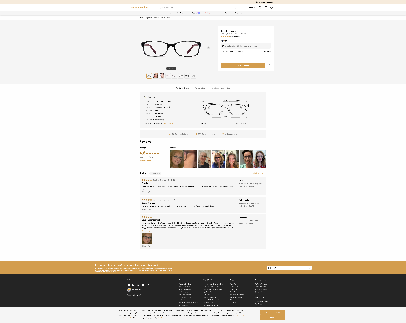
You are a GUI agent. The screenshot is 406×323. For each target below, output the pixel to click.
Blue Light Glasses (185, 295)
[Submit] (162, 7)
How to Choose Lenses (211, 287)
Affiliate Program (261, 289)
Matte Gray (233, 34)
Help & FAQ (207, 295)
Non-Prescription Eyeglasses (188, 302)
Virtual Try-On (208, 302)
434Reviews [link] (235, 36)
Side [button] (205, 123)
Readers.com (259, 304)
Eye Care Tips (208, 292)
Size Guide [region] (267, 51)
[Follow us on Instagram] (128, 285)
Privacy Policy (98, 271)
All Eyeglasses (183, 292)
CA (137, 295)
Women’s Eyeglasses (185, 284)
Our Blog (233, 302)
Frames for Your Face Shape (212, 289)
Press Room (234, 287)
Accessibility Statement (211, 300)
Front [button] (201, 123)
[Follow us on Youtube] (143, 285)
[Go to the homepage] (140, 7)
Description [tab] (200, 88)
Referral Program (261, 284)
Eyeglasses (242, 34)
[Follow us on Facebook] (133, 285)
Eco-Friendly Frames (237, 295)
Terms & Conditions (110, 271)
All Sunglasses (183, 305)
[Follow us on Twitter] (138, 285)
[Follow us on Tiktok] (148, 285)
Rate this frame (145, 160)
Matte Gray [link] (159, 104)
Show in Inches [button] (241, 123)
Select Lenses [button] (243, 65)
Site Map (233, 300)
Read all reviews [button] (257, 173)
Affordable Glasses (185, 289)
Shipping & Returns (236, 297)
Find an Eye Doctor (209, 297)
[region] (193, 76)
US (134, 295)
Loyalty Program (260, 287)
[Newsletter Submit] (309, 268)
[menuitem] (167, 13)
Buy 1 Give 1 (233, 292)
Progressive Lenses (185, 297)
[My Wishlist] (266, 7)
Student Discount (260, 292)
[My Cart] (271, 7)
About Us (233, 284)
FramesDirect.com (261, 301)
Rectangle (225, 34)
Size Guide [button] (167, 123)
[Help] (260, 7)
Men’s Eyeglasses (184, 287)
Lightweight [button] (152, 97)
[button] (208, 48)
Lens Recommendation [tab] (220, 88)
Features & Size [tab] (182, 88)
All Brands (182, 300)
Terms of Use (127, 318)
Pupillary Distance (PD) (210, 305)
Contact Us (233, 289)
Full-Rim (158, 116)
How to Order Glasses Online (213, 284)
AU (140, 295)
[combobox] (198, 7)
